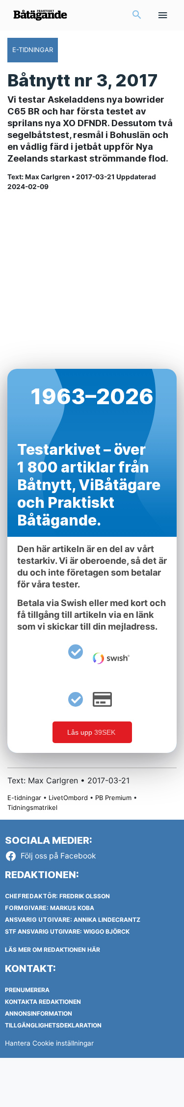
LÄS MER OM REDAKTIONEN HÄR (52, 949)
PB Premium (113, 798)
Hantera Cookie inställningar (49, 1043)
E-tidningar (24, 798)
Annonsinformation (38, 1013)
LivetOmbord (68, 798)
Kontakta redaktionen (43, 1001)
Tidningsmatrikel (32, 807)
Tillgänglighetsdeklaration (53, 1025)
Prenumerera (27, 990)
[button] (137, 15)
